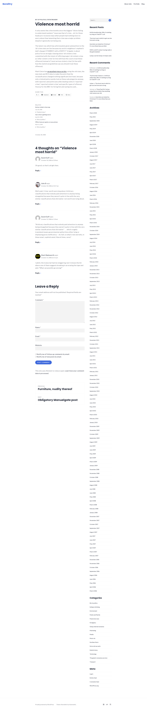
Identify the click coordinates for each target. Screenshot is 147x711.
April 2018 (93, 144)
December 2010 (94, 379)
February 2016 (94, 203)
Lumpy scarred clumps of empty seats (101, 55)
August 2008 (93, 485)
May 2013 (93, 289)
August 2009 (93, 442)
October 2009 (94, 434)
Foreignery (93, 622)
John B (43, 183)
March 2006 (93, 591)
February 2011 (94, 371)
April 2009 (93, 457)
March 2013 (93, 297)
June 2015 (93, 211)
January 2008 (93, 512)
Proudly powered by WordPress (44, 704)
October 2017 (94, 156)
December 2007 (94, 516)
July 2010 (92, 399)
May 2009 (93, 454)
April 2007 (93, 548)
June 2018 (93, 140)
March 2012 (93, 332)
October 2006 (94, 567)
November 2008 (94, 473)
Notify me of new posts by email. (49, 357)
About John (128, 4)
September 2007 (94, 528)
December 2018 (94, 136)
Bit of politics (40, 19)
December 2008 (94, 469)
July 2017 (92, 164)
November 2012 (94, 309)
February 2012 (94, 336)
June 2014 (93, 246)
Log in (91, 674)
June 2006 (93, 579)
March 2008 (93, 504)
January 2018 (93, 152)
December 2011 (94, 340)
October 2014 (94, 230)
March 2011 (93, 367)
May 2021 (93, 117)
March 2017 (93, 179)
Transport (93, 662)
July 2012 (92, 320)
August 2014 (93, 238)
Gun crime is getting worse (43, 114)
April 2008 (93, 501)
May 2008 (93, 497)
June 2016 (93, 195)
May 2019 (93, 128)
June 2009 (93, 450)
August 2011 (93, 352)
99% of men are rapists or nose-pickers (46, 122)
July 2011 (92, 356)
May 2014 (93, 250)
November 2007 (94, 520)
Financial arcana (94, 619)
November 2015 (94, 207)
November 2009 (94, 430)
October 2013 (94, 277)
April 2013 (93, 293)
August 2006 (93, 575)
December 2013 (94, 269)
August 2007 (93, 532)
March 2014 (93, 258)
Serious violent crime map (42, 107)
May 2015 (93, 215)
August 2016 (93, 191)
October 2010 (94, 387)
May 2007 (93, 544)
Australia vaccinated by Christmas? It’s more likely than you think (100, 99)
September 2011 (94, 348)
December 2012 (94, 305)
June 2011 (93, 360)
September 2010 (94, 391)
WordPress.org (94, 685)
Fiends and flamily (95, 615)
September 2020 (94, 121)
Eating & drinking (95, 607)
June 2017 (93, 168)
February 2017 (94, 183)
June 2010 (93, 403)
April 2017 (93, 175)
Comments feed (94, 682)
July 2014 (92, 242)
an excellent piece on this (57, 71)
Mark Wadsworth (47, 255)
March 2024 (93, 113)
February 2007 (94, 555)
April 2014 (93, 254)
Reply (37, 170)
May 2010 (93, 407)
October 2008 (94, 477)
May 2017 (93, 171)
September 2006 (94, 571)
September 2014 (94, 234)
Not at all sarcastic (95, 646)
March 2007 (93, 551)
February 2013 (94, 301)
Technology (93, 654)
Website (38, 345)
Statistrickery (52, 19)
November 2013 (94, 273)
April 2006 (93, 587)
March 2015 (93, 222)
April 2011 (93, 363)
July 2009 (92, 446)
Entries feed (93, 678)
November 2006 (94, 563)
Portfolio (137, 4)
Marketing (93, 630)
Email (37, 336)
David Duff (45, 158)
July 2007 (92, 536)
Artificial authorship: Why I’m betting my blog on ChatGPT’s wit (99, 69)
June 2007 (93, 540)
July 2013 (92, 285)
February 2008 (94, 508)
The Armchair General (96, 75)
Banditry (7, 3)
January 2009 (93, 465)
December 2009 (94, 426)
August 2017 (93, 160)
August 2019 (93, 124)
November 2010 (94, 383)
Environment (93, 611)
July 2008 (92, 489)
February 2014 (94, 262)
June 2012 (93, 324)
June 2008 (93, 493)
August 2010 (93, 395)
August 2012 (93, 316)
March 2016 (93, 199)
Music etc (92, 638)
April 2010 (93, 410)
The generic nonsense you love (98, 658)
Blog (143, 4)
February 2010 (94, 418)
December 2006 (94, 559)
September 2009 (94, 438)
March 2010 (93, 414)
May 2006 (93, 583)
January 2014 (93, 265)
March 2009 (93, 461)
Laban (91, 83)
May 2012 (93, 328)
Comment (39, 300)
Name (38, 327)
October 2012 (94, 313)
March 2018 (93, 148)
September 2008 (94, 481)
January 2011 (93, 375)
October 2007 (94, 524)
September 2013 (94, 281)
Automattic (72, 704)
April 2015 (93, 218)
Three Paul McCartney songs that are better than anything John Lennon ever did (100, 91)
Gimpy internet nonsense (97, 626)
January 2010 (93, 422)
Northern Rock (94, 642)
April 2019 (93, 132)
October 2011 (94, 344)
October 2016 (94, 187)
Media (91, 634)
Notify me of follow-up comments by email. (53, 354)
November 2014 (94, 226)
